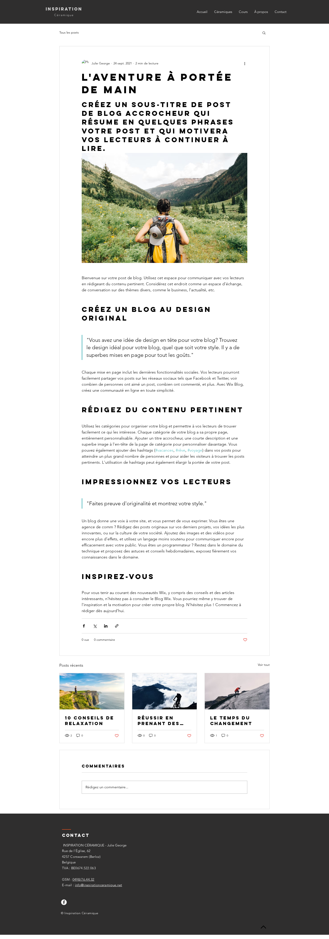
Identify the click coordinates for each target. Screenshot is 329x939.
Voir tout (264, 665)
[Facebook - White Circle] (64, 902)
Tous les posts (69, 32)
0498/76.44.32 (83, 879)
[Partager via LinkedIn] (106, 626)
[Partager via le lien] (117, 626)
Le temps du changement (231, 720)
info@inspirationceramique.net (98, 885)
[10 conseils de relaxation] (92, 691)
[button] (264, 32)
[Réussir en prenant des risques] (164, 691)
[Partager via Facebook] (84, 626)
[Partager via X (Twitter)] (95, 626)
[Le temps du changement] (237, 691)
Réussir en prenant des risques (159, 720)
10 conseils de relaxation (89, 720)
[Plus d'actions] (244, 63)
